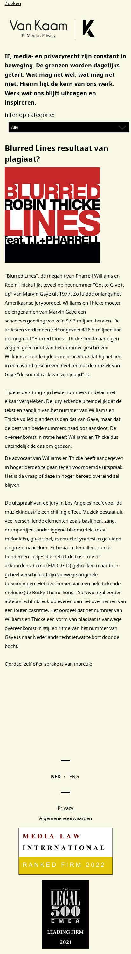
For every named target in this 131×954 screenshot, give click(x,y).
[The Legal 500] (65, 946)
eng (74, 776)
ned (56, 776)
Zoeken (13, 3)
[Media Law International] (65, 873)
